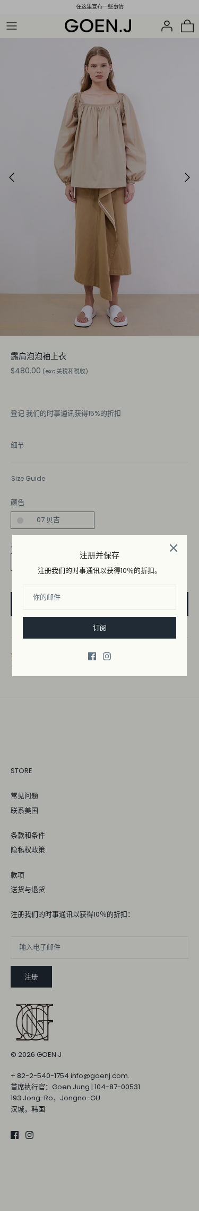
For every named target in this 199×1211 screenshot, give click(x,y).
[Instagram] (107, 656)
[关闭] (173, 548)
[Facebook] (92, 656)
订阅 (100, 628)
